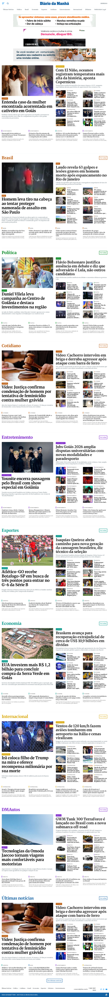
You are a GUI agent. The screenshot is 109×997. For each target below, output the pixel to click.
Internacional (77, 9)
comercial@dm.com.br (81, 989)
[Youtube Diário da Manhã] (106, 989)
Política (19, 9)
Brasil (27, 9)
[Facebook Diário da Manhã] (101, 989)
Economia (35, 9)
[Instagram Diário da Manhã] (103, 989)
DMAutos (88, 9)
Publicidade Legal (100, 9)
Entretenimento (65, 9)
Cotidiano (53, 9)
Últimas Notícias (8, 9)
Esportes (44, 9)
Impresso (103, 3)
